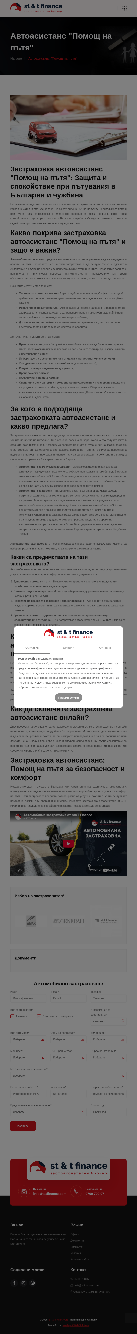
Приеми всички (68, 697)
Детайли (68, 647)
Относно (105, 647)
